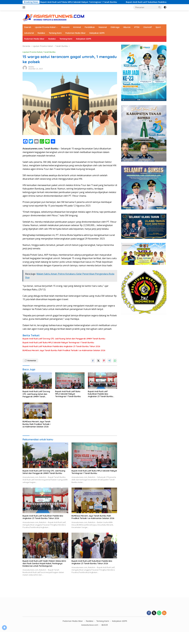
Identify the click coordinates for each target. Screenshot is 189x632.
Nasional (103, 27)
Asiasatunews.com (89, 625)
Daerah (27, 27)
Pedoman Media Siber (75, 33)
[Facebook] (149, 613)
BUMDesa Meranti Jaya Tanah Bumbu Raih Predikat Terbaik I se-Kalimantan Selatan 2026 (64, 350)
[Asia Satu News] (54, 17)
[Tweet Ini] (98, 361)
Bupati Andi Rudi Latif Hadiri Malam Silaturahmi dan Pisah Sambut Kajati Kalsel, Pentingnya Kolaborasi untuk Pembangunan (44, 563)
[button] (159, 7)
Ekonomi (65, 27)
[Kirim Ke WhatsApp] (115, 361)
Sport (158, 27)
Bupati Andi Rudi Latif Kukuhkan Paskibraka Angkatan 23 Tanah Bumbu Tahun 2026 (141, 2)
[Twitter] (154, 613)
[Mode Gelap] (165, 7)
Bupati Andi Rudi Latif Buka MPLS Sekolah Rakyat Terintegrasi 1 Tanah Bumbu (52, 2)
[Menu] (24, 7)
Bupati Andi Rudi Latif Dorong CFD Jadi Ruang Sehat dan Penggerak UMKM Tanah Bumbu (64, 338)
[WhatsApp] (159, 613)
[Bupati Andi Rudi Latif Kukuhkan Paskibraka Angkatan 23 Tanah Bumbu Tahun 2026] (102, 380)
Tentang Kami (55, 33)
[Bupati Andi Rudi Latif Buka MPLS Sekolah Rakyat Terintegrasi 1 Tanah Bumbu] (70, 380)
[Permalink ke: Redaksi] (25, 67)
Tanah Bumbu (49, 52)
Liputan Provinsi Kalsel (45, 27)
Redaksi (41, 33)
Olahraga (115, 27)
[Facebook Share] (93, 361)
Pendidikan (90, 27)
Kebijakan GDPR (97, 33)
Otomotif (147, 27)
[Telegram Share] (109, 361)
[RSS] (164, 613)
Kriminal (77, 27)
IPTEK (136, 27)
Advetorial (29, 33)
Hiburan (126, 27)
